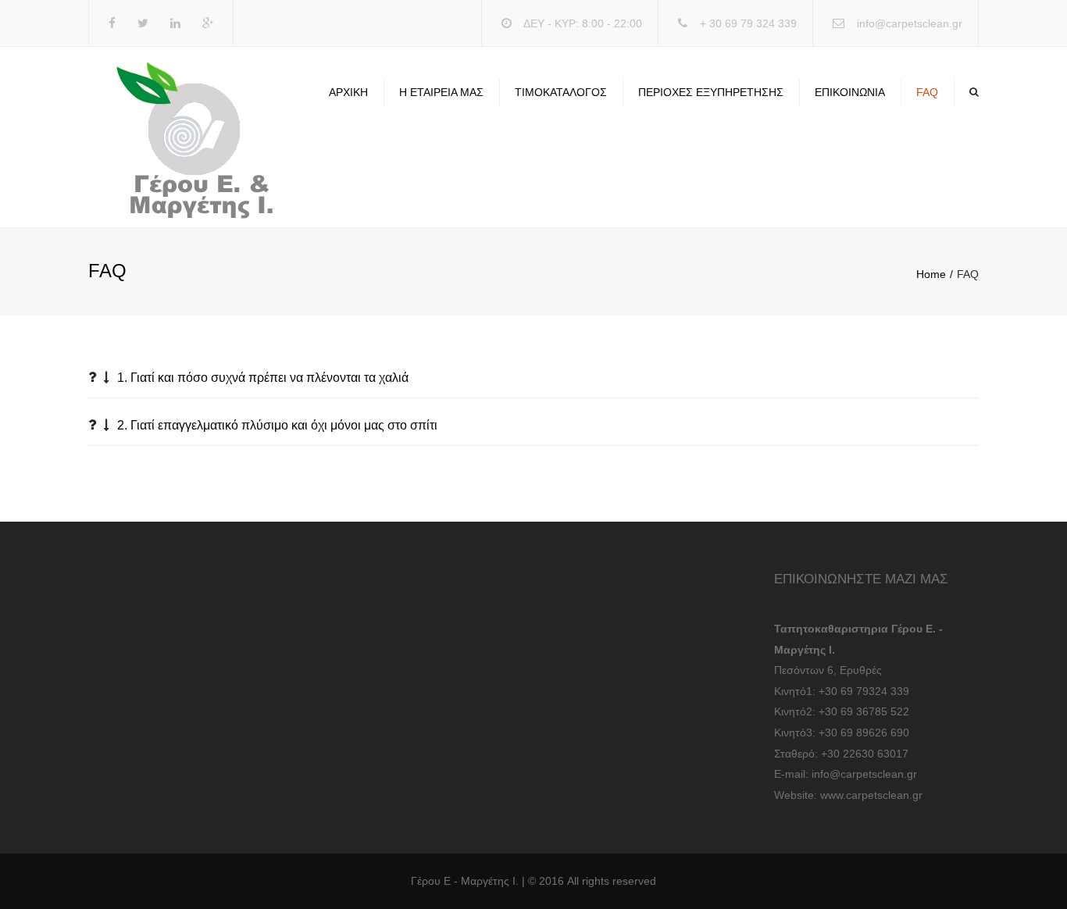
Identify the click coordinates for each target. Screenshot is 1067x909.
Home (931, 274)
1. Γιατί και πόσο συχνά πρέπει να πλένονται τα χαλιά (263, 377)
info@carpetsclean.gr (909, 23)
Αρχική (348, 92)
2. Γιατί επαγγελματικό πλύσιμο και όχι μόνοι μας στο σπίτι (277, 425)
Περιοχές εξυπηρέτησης (710, 92)
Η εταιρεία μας (441, 92)
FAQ (927, 92)
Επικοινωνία (850, 92)
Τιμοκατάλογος (561, 92)
